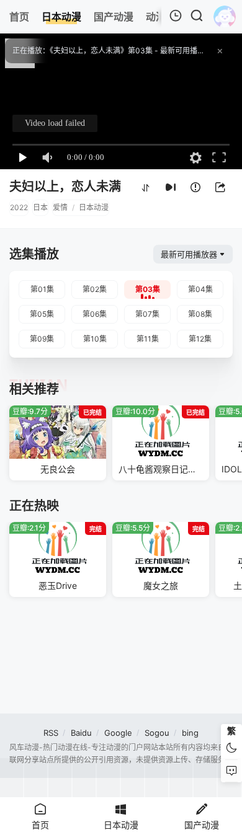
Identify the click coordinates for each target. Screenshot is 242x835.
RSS (50, 733)
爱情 (60, 207)
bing (190, 733)
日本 (40, 207)
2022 (19, 207)
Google (118, 733)
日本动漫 (94, 207)
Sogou (157, 733)
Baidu (81, 733)
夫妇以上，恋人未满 (65, 186)
